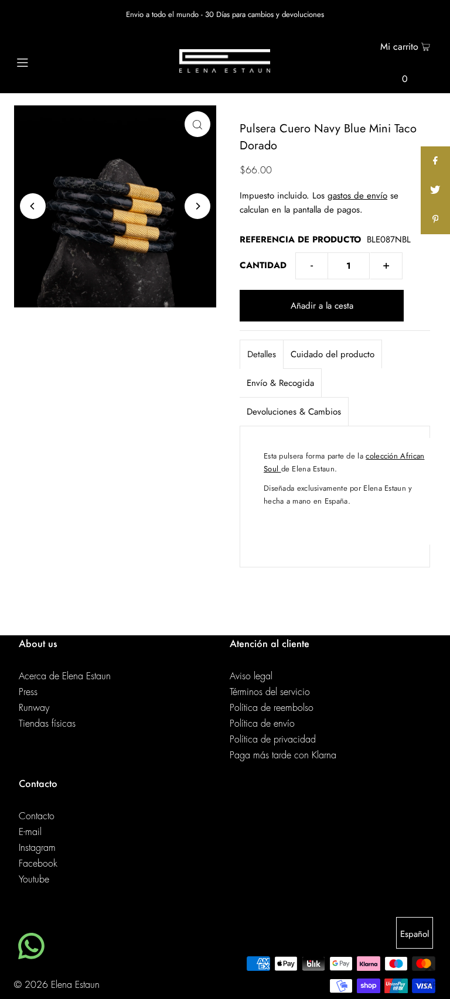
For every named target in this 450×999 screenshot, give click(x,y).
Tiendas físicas (47, 723)
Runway (34, 708)
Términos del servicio (270, 692)
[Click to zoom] (197, 124)
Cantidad (263, 265)
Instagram (37, 848)
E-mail (30, 832)
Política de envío (262, 723)
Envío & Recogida (280, 383)
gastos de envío (357, 195)
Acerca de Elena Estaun (65, 676)
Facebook (38, 863)
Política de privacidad (273, 739)
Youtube (34, 879)
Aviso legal (251, 676)
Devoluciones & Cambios (294, 411)
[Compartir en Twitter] (435, 190)
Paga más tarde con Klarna (283, 755)
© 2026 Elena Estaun (57, 985)
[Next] (197, 206)
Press (28, 692)
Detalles (261, 354)
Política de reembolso (271, 708)
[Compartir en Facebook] (435, 161)
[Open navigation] (44, 61)
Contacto (36, 816)
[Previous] (33, 206)
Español (414, 934)
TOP (429, 983)
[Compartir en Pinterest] (435, 219)
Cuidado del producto (332, 354)
